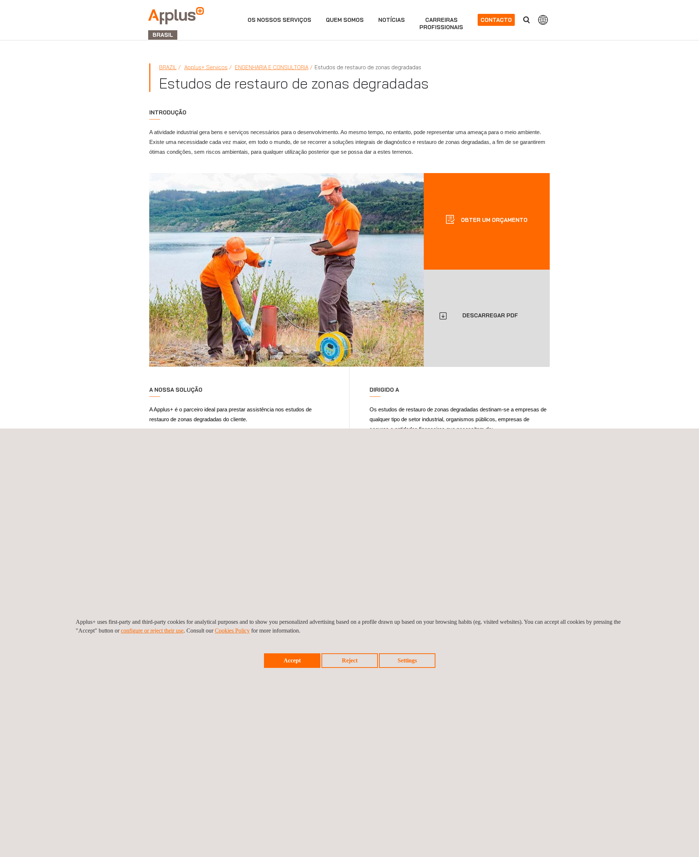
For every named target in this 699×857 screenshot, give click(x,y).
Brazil (168, 67)
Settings (407, 660)
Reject (350, 660)
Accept (292, 660)
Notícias (391, 19)
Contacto (496, 19)
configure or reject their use (152, 630)
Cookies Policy (232, 630)
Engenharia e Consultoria (271, 67)
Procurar (526, 20)
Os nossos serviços (279, 19)
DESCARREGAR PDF (490, 315)
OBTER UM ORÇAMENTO (493, 219)
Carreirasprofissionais (441, 23)
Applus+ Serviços (206, 67)
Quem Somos (345, 19)
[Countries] (543, 20)
